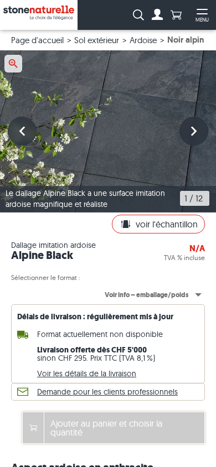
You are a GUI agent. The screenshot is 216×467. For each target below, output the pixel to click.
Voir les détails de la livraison (86, 373)
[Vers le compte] (157, 15)
